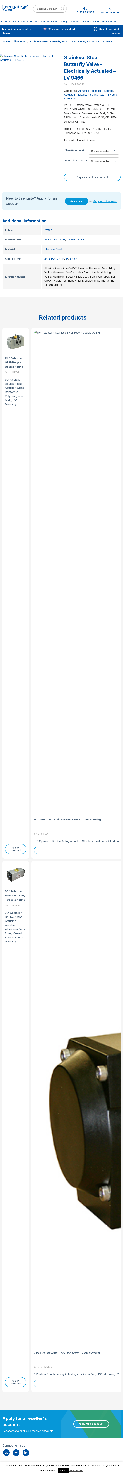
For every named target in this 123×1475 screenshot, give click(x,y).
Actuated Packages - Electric (95, 90)
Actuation (45, 21)
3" (58, 258)
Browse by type (8, 21)
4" (62, 258)
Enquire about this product (92, 177)
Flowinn (71, 239)
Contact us (111, 21)
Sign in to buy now (105, 201)
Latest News (99, 21)
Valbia (81, 239)
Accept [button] (63, 1470)
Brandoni (59, 239)
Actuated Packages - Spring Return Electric (90, 94)
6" (71, 258)
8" (75, 258)
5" (67, 258)
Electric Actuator (76, 160)
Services (74, 21)
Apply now (76, 201)
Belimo (48, 239)
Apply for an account (91, 1424)
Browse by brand (28, 21)
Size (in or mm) (74, 150)
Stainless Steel (53, 249)
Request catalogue (60, 21)
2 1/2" (52, 258)
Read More (76, 1470)
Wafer (48, 229)
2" (45, 258)
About (86, 21)
